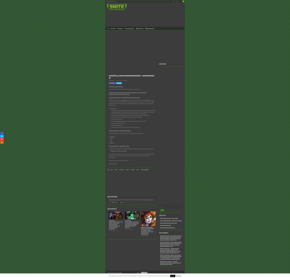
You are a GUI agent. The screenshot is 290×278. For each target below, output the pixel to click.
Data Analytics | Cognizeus (166, 261)
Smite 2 (120, 28)
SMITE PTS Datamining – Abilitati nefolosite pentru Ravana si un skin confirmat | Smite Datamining (169, 250)
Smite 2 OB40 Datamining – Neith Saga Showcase (171, 220)
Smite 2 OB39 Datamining (165, 225)
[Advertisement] (155, 14)
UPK (126, 80)
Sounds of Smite (130, 28)
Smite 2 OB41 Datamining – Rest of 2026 (169, 218)
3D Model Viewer (150, 28)
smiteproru (112, 80)
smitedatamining (145, 169)
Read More (178, 276)
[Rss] (172, 1)
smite (138, 169)
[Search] (183, 1)
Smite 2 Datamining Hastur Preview (167, 227)
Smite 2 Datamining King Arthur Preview (168, 223)
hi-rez (116, 169)
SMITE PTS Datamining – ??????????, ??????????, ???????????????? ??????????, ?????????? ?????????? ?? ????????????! (147, 231)
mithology (121, 169)
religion (133, 169)
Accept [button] (172, 275)
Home (108, 28)
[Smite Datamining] (117, 7)
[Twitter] (174, 1)
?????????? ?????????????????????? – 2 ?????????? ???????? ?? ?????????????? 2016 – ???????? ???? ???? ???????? (132, 224)
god (112, 169)
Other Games (140, 28)
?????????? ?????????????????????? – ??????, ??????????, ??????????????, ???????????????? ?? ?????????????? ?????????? (116, 224)
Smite (114, 28)
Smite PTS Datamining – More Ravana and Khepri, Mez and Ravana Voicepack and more (170, 263)
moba (127, 169)
